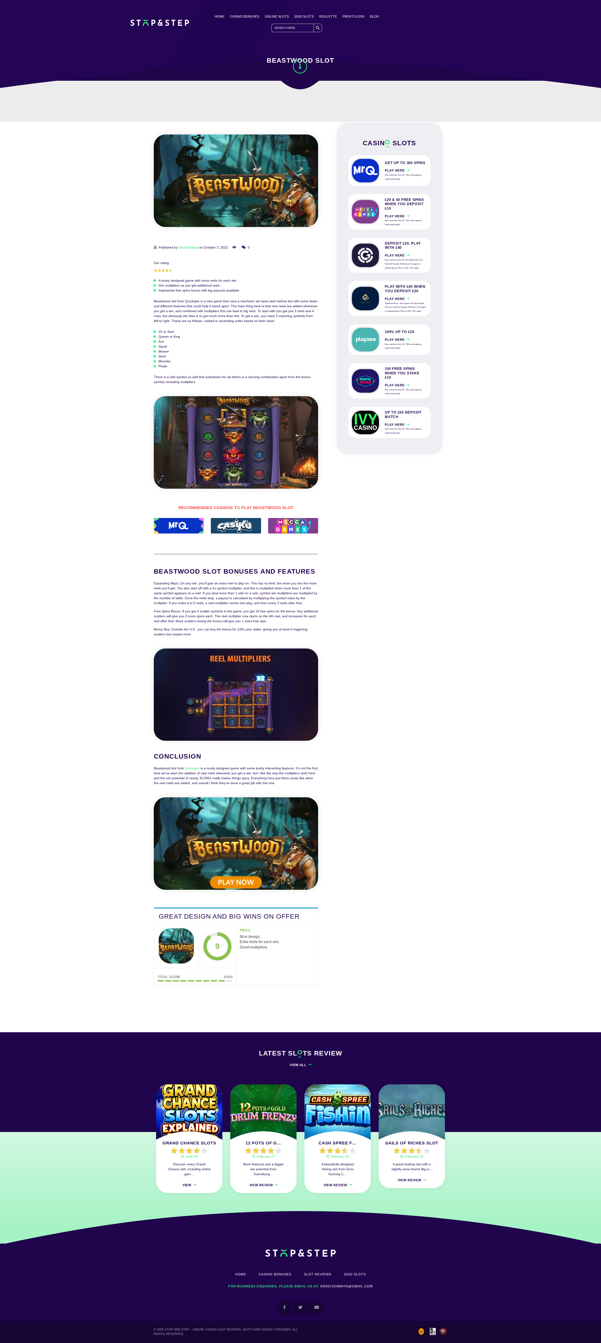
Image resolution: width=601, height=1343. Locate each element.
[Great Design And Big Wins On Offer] (176, 946)
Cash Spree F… (338, 1143)
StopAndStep (188, 247)
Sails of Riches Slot (412, 1143)
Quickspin (192, 768)
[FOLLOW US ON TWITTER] (300, 1308)
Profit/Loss (353, 16)
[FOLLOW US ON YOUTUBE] (316, 1308)
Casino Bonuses (244, 16)
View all (298, 1065)
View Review (261, 1185)
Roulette (328, 16)
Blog (374, 16)
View (186, 1185)
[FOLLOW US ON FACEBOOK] (284, 1308)
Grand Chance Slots (189, 1143)
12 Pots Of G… (263, 1143)
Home (219, 16)
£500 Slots (304, 16)
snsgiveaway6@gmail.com (346, 1286)
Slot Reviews (317, 1274)
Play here (395, 170)
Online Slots (277, 16)
